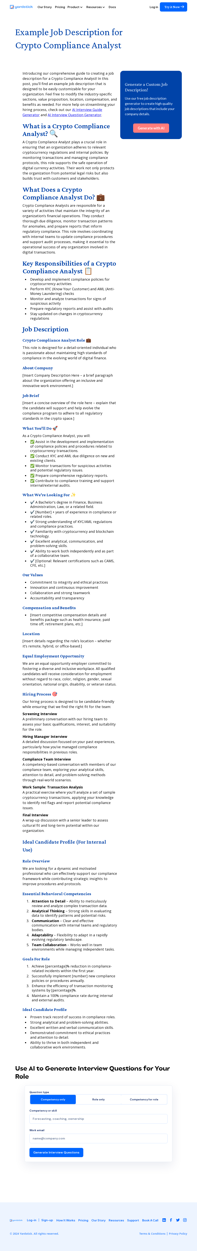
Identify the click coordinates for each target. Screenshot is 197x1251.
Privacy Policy (178, 1233)
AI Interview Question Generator (74, 115)
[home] (23, 7)
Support (133, 1220)
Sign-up (47, 1220)
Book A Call (150, 1220)
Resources (116, 1220)
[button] (76, 7)
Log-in (31, 1220)
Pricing (60, 7)
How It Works (65, 1220)
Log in (154, 7)
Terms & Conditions (152, 1233)
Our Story (45, 7)
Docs (112, 7)
